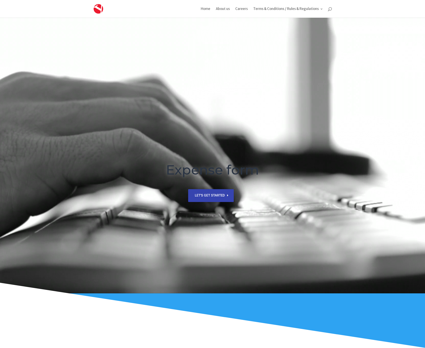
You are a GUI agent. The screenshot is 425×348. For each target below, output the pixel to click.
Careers (241, 9)
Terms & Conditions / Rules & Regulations (286, 9)
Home (205, 9)
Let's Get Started (210, 195)
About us (223, 9)
